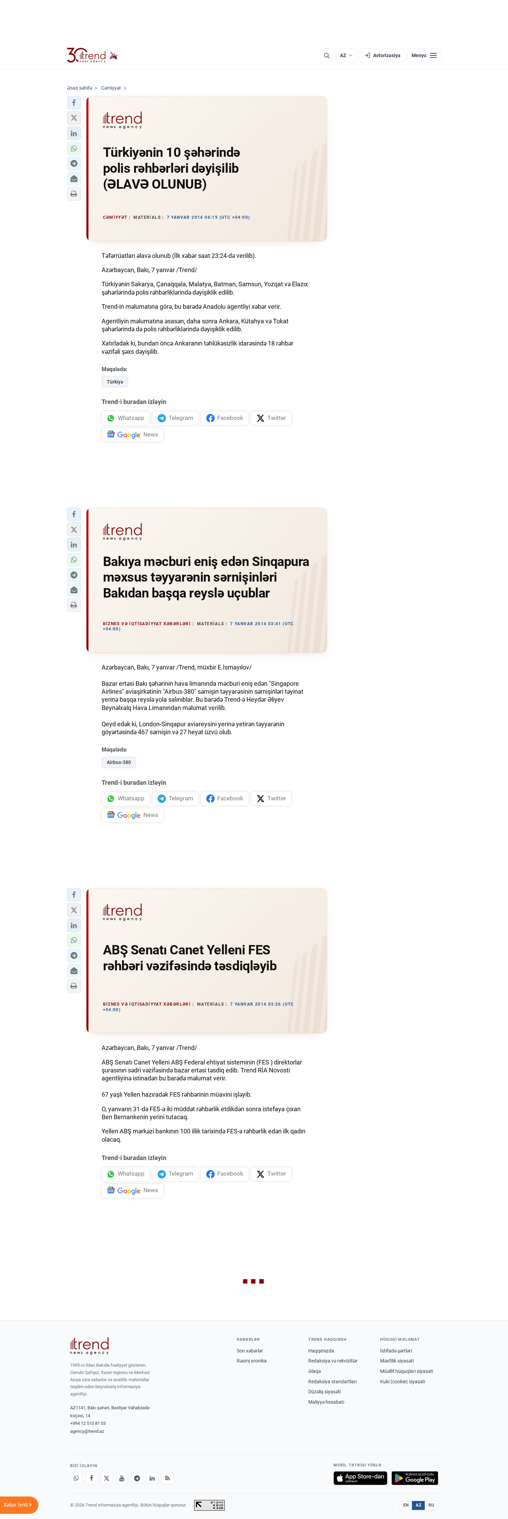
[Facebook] (91, 1478)
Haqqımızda (321, 1351)
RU (431, 1505)
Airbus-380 (119, 762)
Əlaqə (314, 1371)
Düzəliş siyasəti (324, 1391)
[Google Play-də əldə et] (415, 1478)
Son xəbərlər (250, 1351)
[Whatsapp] (76, 1478)
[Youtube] (122, 1478)
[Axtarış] (326, 55)
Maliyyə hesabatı (326, 1402)
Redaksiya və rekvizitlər (333, 1361)
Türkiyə (115, 382)
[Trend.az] (92, 55)
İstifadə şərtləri (396, 1351)
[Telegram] (137, 1478)
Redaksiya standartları (332, 1381)
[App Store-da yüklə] (360, 1478)
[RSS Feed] (167, 1478)
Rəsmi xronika (252, 1361)
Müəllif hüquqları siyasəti (406, 1371)
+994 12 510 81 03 (88, 1423)
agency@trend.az (87, 1431)
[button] (74, 102)
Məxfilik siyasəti (397, 1361)
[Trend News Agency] (89, 1346)
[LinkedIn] (152, 1478)
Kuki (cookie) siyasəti (402, 1381)
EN (406, 1505)
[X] (107, 1478)
